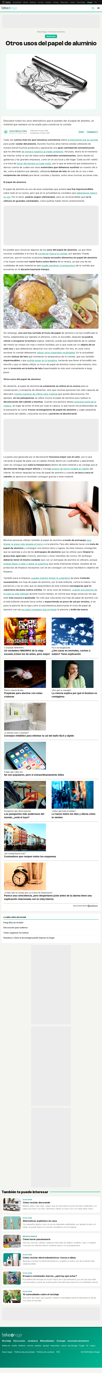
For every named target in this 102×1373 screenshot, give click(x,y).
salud (63, 1345)
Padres (48, 2)
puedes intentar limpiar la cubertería (50, 578)
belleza (21, 1345)
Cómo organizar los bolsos (16, 933)
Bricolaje (6, 1341)
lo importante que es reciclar (83, 140)
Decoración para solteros (15, 927)
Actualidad (17, 2)
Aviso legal (7, 1352)
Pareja (55, 2)
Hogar (90, 2)
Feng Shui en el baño (13, 922)
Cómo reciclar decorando (36, 1202)
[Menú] (98, 8)
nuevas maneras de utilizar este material (36, 394)
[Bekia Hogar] (9, 8)
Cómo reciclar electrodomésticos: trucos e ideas (49, 1257)
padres (38, 1345)
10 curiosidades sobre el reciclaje (41, 1294)
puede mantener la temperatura (58, 265)
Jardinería (32, 1341)
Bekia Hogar (42, 32)
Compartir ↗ (92, 132)
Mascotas (64, 2)
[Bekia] (6, 2)
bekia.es (6, 1345)
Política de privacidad (24, 1352)
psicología (73, 1345)
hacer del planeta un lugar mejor (34, 163)
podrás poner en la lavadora (42, 360)
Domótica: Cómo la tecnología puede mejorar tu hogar (29, 938)
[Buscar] (93, 8)
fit (87, 1345)
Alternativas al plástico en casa (40, 1221)
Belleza (33, 2)
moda (14, 1345)
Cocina (40, 2)
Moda (25, 2)
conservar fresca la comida (52, 253)
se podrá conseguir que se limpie (39, 609)
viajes (92, 1345)
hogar (82, 1345)
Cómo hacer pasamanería (36, 1239)
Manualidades (30, 1236)
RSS (58, 1352)
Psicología (81, 2)
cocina (30, 1345)
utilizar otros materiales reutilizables (56, 352)
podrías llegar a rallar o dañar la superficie (25, 563)
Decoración (19, 1341)
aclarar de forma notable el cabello (70, 468)
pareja (46, 1345)
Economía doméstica (56, 32)
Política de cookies (45, 1352)
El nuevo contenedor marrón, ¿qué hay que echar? (50, 1276)
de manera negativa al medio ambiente (42, 151)
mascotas (55, 1345)
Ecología (27, 1200)
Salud (72, 2)
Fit (96, 2)
